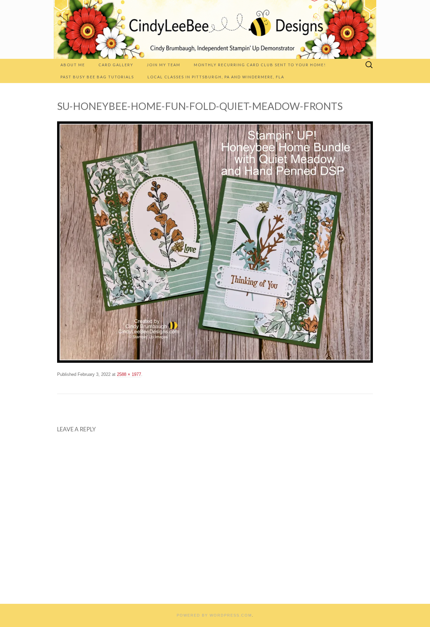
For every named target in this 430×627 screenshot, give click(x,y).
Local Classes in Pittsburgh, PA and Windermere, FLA (215, 77)
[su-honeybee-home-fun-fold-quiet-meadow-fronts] (215, 241)
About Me (72, 65)
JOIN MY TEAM (163, 65)
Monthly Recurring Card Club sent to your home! (260, 65)
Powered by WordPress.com (214, 615)
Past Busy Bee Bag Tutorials (97, 77)
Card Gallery (115, 65)
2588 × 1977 (129, 374)
